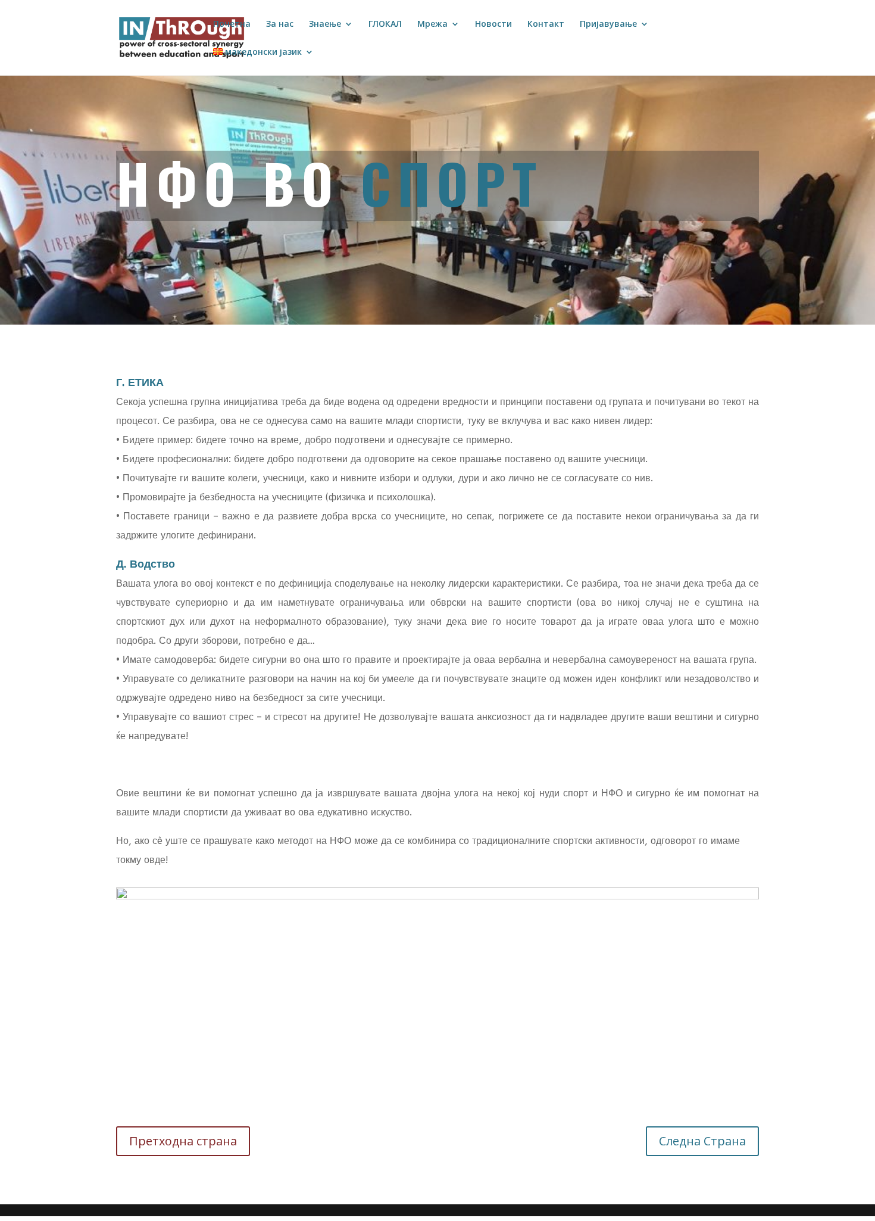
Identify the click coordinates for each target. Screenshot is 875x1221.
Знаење (325, 24)
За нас (279, 24)
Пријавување (608, 24)
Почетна (232, 24)
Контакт (545, 24)
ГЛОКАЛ (385, 24)
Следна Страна (702, 1141)
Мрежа (432, 24)
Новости (493, 24)
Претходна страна (183, 1141)
